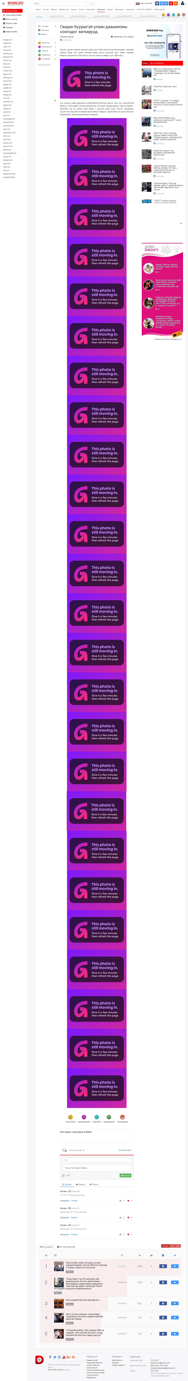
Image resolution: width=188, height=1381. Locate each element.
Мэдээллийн (11, 11)
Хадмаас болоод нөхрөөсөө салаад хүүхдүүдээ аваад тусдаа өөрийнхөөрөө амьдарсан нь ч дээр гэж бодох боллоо (168, 321)
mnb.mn (6, 67)
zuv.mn (6, 98)
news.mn (7, 50)
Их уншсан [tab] (47, 1247)
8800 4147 (155, 1366)
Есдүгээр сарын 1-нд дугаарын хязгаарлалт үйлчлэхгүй (164, 152)
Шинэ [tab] (145, 63)
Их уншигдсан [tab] (157, 63)
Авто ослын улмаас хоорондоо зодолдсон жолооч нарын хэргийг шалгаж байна (84, 1316)
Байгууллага (117, 1360)
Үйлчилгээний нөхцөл (95, 1370)
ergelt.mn (7, 88)
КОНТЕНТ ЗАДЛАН (144, 9)
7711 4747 (155, 1360)
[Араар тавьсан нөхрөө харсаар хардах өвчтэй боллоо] (148, 268)
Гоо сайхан (128, 36)
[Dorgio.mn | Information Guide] (39, 1360)
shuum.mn (7, 146)
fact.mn (6, 136)
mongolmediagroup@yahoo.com (163, 1368)
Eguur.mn (7, 74)
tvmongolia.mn (9, 153)
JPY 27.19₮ (145, 3)
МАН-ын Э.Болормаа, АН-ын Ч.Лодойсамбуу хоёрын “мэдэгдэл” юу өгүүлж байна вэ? (167, 72)
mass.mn (7, 156)
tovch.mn (7, 60)
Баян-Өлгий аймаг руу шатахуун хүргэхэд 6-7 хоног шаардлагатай (167, 120)
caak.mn (7, 46)
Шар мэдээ (119, 9)
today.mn (7, 94)
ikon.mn (6, 64)
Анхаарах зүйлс (125, 1150)
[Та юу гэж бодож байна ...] (96, 1167)
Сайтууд (115, 1363)
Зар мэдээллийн (13, 15)
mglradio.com (9, 132)
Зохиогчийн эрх (93, 1365)
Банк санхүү (11, 19)
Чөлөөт (110, 9)
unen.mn (7, 112)
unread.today (9, 177)
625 (165, 3)
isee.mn (6, 129)
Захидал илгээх (150, 331)
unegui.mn (8, 160)
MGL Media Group (55, 1370)
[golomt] (162, 41)
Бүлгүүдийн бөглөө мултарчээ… (83, 1300)
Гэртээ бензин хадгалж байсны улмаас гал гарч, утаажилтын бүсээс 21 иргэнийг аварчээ (165, 169)
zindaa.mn (8, 53)
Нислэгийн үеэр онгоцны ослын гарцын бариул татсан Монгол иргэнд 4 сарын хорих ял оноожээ (86, 1265)
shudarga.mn (9, 119)
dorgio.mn (7, 39)
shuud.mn (7, 81)
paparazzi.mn (9, 174)
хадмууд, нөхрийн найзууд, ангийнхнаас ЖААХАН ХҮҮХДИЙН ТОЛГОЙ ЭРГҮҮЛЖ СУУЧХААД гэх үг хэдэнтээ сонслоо (168, 301)
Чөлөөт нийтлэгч (118, 1365)
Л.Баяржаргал (67, 36)
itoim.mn (7, 139)
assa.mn (7, 163)
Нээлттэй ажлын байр (95, 1373)
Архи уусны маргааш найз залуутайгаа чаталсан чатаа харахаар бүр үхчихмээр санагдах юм (168, 283)
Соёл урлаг (90, 9)
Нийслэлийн (11, 31)
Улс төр (46, 9)
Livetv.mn (7, 70)
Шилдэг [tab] (81, 1184)
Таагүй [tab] (95, 1184)
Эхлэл (38, 9)
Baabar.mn (8, 57)
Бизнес (74, 9)
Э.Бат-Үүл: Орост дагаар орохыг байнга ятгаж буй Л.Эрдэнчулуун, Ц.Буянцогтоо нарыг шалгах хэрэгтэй (168, 136)
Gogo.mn (7, 43)
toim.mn (6, 167)
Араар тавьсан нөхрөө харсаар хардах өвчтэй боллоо (167, 266)
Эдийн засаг (64, 9)
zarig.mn (7, 91)
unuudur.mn (8, 125)
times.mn (7, 149)
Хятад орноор (159, 9)
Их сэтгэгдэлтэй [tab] (67, 1247)
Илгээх (126, 1175)
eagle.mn (7, 84)
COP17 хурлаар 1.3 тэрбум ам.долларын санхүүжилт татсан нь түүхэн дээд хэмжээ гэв (168, 103)
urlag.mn (7, 108)
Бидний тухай (92, 1360)
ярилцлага (130, 9)
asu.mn (6, 115)
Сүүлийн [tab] (68, 1184)
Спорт (81, 9)
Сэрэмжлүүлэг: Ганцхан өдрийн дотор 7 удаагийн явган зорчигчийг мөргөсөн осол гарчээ (168, 186)
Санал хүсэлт (92, 1368)
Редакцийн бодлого (95, 1363)
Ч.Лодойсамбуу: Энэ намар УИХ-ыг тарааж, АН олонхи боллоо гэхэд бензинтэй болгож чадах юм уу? (85, 1332)
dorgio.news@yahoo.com (160, 1363)
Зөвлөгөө (101, 9)
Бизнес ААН (11, 23)
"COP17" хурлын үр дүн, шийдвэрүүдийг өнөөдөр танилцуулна (165, 202)
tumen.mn (7, 143)
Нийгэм (54, 9)
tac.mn (6, 170)
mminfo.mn (8, 101)
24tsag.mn (8, 77)
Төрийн (9, 27)
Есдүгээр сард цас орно (165, 86)
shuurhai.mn (8, 122)
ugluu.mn (7, 105)
